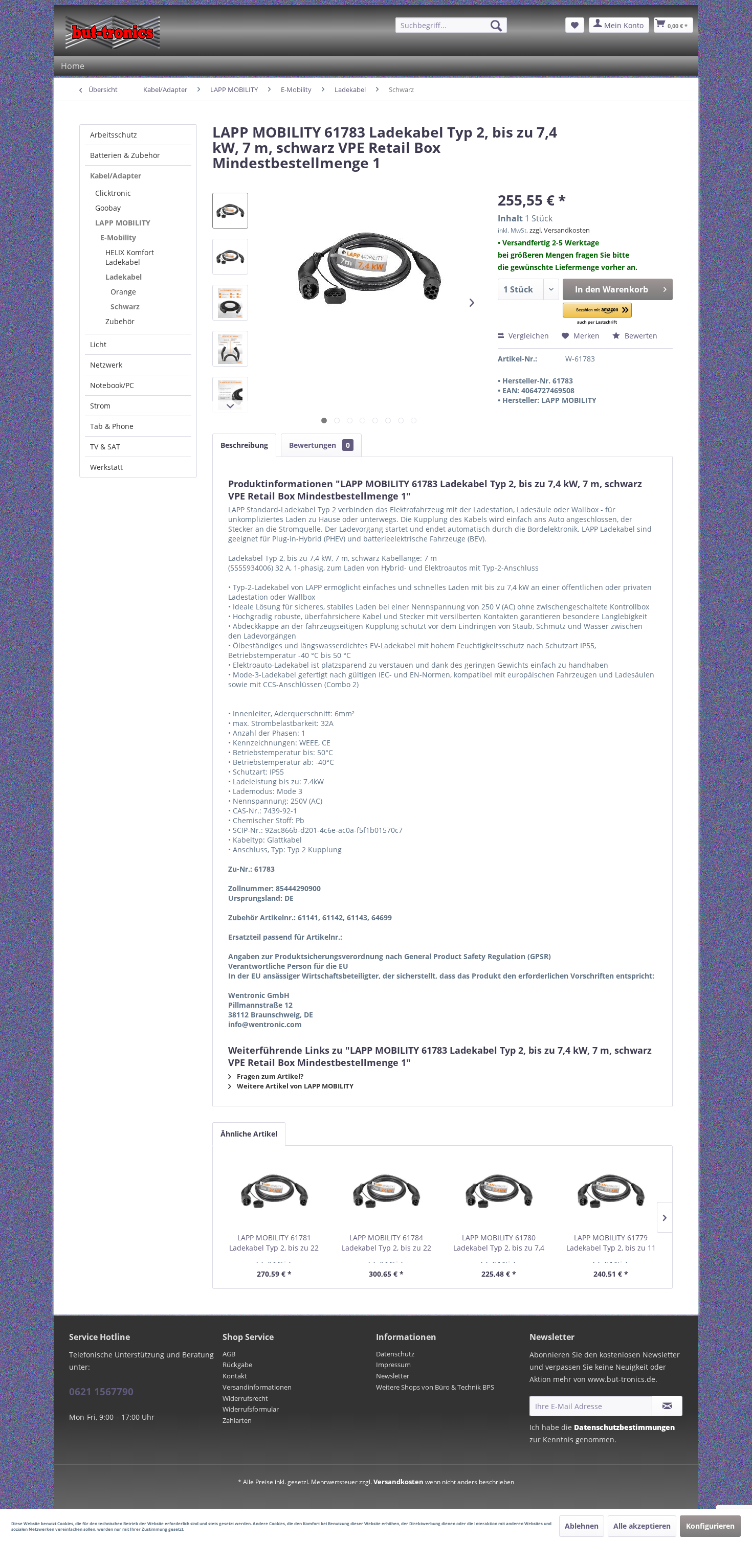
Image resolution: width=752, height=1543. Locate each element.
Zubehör (120, 321)
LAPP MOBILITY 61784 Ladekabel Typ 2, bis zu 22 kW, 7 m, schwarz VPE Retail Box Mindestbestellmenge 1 (386, 1243)
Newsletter (392, 1375)
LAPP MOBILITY (122, 223)
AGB (229, 1353)
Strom (100, 406)
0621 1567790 (101, 1391)
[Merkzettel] (574, 25)
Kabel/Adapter (115, 175)
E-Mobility (118, 237)
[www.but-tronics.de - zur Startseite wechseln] (112, 32)
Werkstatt (106, 467)
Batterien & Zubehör (125, 155)
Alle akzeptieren (642, 1526)
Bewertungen (319, 445)
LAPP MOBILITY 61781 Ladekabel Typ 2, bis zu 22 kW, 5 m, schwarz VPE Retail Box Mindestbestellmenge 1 (274, 1243)
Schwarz (125, 306)
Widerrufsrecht (245, 1398)
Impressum (393, 1364)
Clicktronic (113, 193)
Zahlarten (237, 1420)
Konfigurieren (710, 1526)
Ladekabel (123, 277)
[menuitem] (451, 25)
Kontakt (235, 1375)
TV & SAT (105, 446)
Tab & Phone (112, 426)
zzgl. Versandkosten (559, 230)
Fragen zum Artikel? (269, 1076)
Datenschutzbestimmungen (624, 1427)
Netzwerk (106, 365)
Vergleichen (527, 336)
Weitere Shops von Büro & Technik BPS (435, 1387)
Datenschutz (395, 1353)
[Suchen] (496, 25)
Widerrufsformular (251, 1409)
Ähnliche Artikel (248, 1134)
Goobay (108, 208)
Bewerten (640, 336)
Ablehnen (582, 1526)
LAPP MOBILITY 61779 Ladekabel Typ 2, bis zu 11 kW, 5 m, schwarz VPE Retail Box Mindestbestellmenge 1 (610, 1243)
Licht (98, 344)
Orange (123, 292)
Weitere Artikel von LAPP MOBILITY (294, 1086)
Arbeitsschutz (113, 135)
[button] (597, 314)
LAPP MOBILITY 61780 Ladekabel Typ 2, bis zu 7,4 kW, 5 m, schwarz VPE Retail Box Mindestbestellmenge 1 (498, 1243)
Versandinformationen (257, 1387)
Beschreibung (244, 445)
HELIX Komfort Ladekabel (129, 257)
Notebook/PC (112, 385)
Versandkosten (398, 1481)
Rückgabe (237, 1364)
